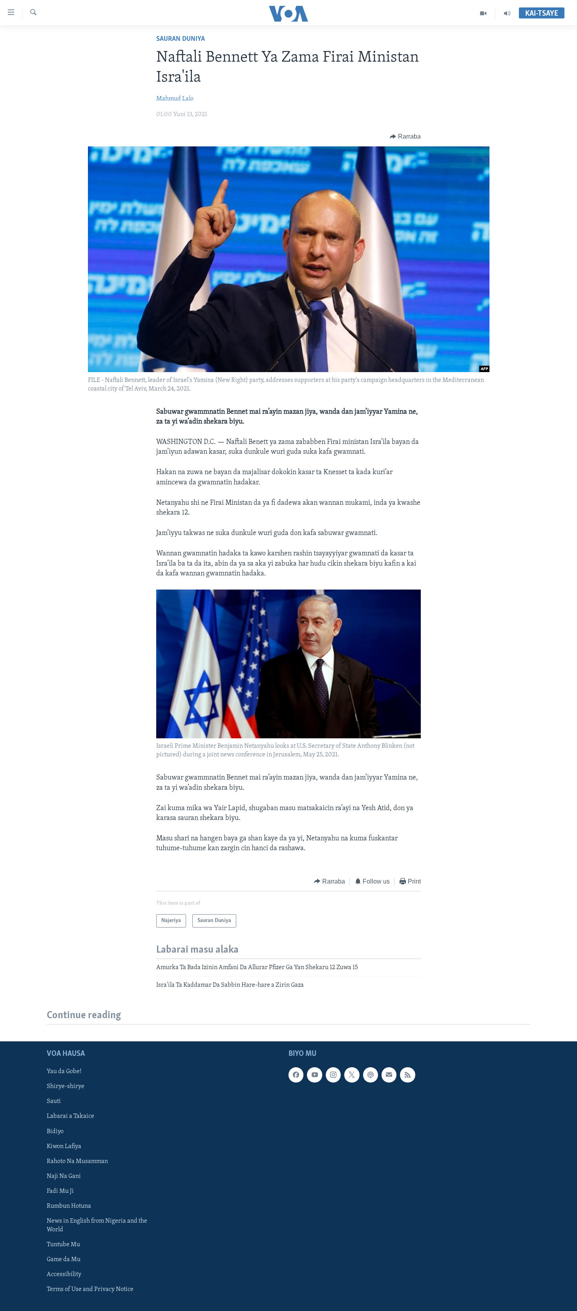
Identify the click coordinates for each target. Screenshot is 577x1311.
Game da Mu (63, 1259)
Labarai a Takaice (70, 1116)
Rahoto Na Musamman (77, 1161)
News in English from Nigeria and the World (97, 1225)
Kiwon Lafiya (64, 1146)
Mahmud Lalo (175, 99)
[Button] (405, 136)
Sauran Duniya (180, 39)
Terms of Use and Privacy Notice (90, 1289)
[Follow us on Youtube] (314, 1074)
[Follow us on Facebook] (295, 1074)
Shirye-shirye (65, 1086)
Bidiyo (55, 1131)
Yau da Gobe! (64, 1071)
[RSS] (407, 1074)
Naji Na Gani (64, 1176)
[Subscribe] (389, 1074)
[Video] (483, 13)
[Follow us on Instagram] (333, 1074)
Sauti (54, 1101)
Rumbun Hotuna (69, 1206)
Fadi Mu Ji (60, 1191)
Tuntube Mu (63, 1245)
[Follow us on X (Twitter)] (351, 1074)
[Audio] (507, 13)
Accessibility (64, 1274)
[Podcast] (370, 1074)
